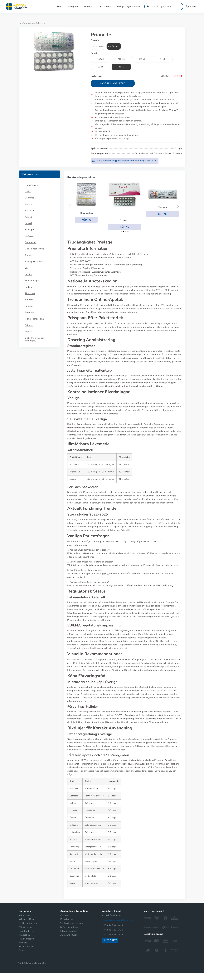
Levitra (28, 274)
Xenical (28, 331)
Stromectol (30, 242)
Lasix (27, 267)
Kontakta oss (104, 6)
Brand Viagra (31, 185)
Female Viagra (32, 280)
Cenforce (29, 197)
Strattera (29, 312)
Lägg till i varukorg (112, 83)
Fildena (28, 287)
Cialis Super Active (34, 248)
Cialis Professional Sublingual (34, 339)
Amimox (29, 299)
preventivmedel (30, 23)
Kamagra (29, 229)
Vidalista (29, 210)
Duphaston (79, 213)
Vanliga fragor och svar (128, 6)
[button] (79, 220)
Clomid (28, 255)
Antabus (29, 204)
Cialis (28, 191)
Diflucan (29, 325)
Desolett (118, 220)
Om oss (88, 6)
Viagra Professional (34, 318)
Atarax (28, 216)
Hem (59, 6)
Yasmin (156, 207)
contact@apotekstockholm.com (117, 920)
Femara (28, 306)
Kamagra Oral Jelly (34, 261)
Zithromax (30, 293)
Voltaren (29, 236)
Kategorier (73, 6)
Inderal (28, 223)
